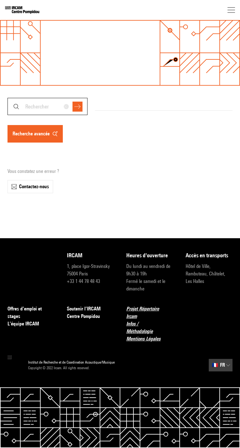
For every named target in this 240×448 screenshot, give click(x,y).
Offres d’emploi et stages (25, 312)
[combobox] (48, 106)
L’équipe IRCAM (23, 324)
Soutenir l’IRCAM (84, 309)
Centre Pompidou (83, 316)
